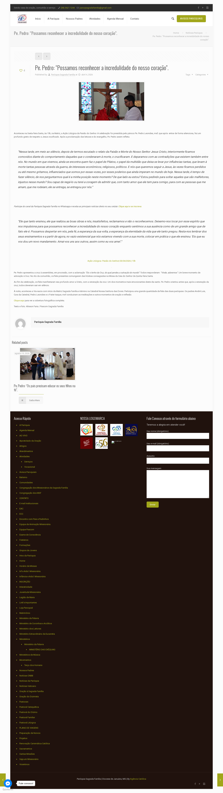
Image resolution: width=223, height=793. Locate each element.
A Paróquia (24, 425)
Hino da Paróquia (27, 555)
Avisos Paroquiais (27, 472)
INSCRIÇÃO (24, 581)
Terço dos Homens (33, 665)
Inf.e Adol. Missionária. (30, 571)
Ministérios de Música (29, 655)
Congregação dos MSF (30, 493)
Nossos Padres (26, 670)
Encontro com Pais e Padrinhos (34, 519)
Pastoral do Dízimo (28, 712)
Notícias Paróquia (194, 33)
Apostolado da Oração (30, 441)
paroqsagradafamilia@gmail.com (96, 8)
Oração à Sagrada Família (31, 691)
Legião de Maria (27, 597)
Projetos (23, 738)
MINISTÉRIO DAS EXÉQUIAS (42, 649)
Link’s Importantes (28, 602)
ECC (21, 514)
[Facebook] (198, 7)
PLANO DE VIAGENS (28, 728)
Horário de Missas (28, 566)
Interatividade (25, 587)
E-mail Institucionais (28, 503)
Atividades (24, 456)
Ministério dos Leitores (30, 628)
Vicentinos (24, 764)
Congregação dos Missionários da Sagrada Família (43, 488)
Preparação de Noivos (29, 733)
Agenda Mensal (26, 430)
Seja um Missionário (29, 759)
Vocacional (29, 467)
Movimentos (25, 660)
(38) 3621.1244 (68, 8)
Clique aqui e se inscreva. (130, 206)
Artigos (22, 446)
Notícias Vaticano (27, 686)
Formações (24, 545)
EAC (21, 508)
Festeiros (23, 540)
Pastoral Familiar (27, 717)
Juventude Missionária (30, 592)
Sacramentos (25, 748)
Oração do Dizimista (29, 696)
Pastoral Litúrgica (27, 722)
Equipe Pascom (26, 529)
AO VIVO (23, 435)
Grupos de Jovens (28, 550)
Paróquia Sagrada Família (63, 74)
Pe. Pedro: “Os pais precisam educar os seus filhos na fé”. (44, 387)
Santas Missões (27, 754)
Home (176, 33)
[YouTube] (203, 7)
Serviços (28, 461)
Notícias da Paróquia (29, 681)
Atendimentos (26, 451)
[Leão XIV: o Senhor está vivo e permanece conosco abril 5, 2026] (220, 779)
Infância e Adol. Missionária (32, 576)
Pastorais (23, 702)
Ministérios (24, 639)
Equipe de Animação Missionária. (35, 524)
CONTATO (24, 498)
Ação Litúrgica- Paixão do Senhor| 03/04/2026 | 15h (111, 261)
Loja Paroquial (26, 608)
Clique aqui (19, 300)
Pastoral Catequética (29, 707)
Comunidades (26, 482)
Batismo (23, 477)
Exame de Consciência (30, 535)
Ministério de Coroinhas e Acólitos (35, 623)
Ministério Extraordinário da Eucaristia (37, 634)
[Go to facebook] (8, 783)
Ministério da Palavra (29, 618)
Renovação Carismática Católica (34, 743)
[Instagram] (207, 7)
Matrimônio (24, 613)
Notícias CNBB (26, 675)
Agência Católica (138, 779)
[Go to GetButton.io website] (8, 790)
